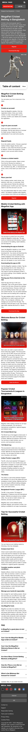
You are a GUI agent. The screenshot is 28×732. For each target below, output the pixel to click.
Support (3, 708)
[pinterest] (11, 689)
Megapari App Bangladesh (7, 11)
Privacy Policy (5, 717)
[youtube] (6, 689)
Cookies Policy (5, 720)
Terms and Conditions (7, 714)
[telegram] (15, 689)
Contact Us (4, 705)
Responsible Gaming (7, 711)
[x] (2, 689)
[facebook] (23, 689)
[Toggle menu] (24, 2)
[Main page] (7, 2)
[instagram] (19, 689)
